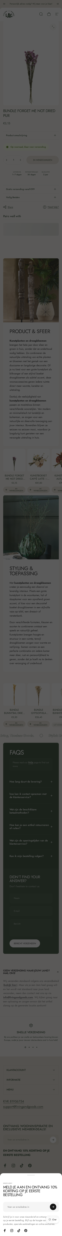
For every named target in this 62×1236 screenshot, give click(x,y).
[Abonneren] (53, 1207)
